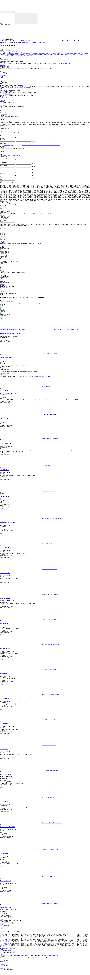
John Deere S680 (4, 945)
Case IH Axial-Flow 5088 (7, 827)
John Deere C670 (5, 774)
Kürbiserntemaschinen (39, 41)
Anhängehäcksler (50, 41)
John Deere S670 (4, 935)
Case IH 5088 (4, 418)
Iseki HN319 (4, 724)
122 (5, 925)
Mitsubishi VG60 (5, 598)
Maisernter (64, 41)
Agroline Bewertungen (45, 955)
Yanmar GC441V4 (5, 698)
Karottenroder (58, 41)
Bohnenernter (10, 42)
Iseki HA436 (4, 749)
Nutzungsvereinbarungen (43, 376)
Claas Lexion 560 (5, 881)
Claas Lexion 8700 (6, 443)
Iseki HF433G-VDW (6, 648)
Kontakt (9, 950)
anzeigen (3, 291)
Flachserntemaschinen (25, 42)
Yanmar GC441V (5, 548)
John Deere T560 (4, 943)
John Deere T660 (4, 938)
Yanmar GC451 (5, 573)
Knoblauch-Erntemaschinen (38, 42)
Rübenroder (31, 41)
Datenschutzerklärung (23, 955)
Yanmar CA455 (5, 801)
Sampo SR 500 (4, 496)
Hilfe (6, 950)
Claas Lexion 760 (4, 936)
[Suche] (26, 18)
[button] (45, 32)
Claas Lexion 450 (5, 357)
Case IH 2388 (4, 391)
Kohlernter (16, 42)
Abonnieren (3, 374)
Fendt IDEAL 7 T (5, 853)
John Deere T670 (4, 940)
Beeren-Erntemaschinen (80, 41)
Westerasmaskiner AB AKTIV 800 (10, 333)
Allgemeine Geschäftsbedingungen (9, 955)
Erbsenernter (3, 42)
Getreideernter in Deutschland (7, 948)
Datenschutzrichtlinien (29, 376)
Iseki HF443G (4, 673)
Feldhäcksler (24, 41)
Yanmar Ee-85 (4, 623)
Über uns (2, 950)
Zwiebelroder (70, 41)
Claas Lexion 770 (4, 934)
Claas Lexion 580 (4, 944)
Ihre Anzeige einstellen (6, 923)
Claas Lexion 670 (4, 939)
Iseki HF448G (4, 470)
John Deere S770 (4, 941)
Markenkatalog (54, 955)
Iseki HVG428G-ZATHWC (8, 522)
